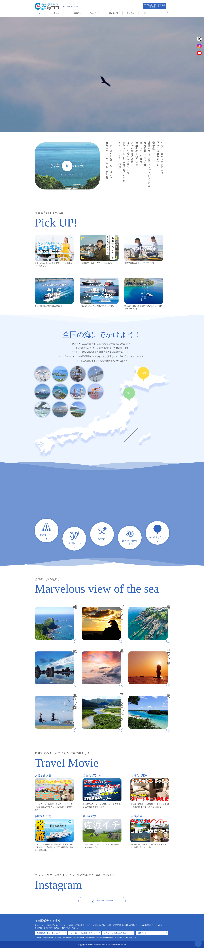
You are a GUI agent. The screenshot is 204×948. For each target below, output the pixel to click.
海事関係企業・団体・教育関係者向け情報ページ (154, 6)
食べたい (102, 538)
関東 (95, 374)
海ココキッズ (59, 13)
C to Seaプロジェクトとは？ (73, 6)
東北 (60, 374)
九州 (60, 409)
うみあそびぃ (95, 13)
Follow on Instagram (104, 900)
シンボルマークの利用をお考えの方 (84, 933)
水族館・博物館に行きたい (129, 542)
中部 (42, 392)
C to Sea (130, 13)
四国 (42, 409)
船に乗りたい (46, 535)
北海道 (42, 374)
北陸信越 (77, 374)
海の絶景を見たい (157, 537)
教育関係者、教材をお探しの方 (48, 933)
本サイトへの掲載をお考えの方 (116, 933)
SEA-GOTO (113, 13)
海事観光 (77, 13)
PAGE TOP (198, 943)
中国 (95, 392)
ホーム (42, 13)
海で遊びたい (74, 543)
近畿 (60, 392)
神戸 (78, 392)
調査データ (142, 933)
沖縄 (78, 409)
